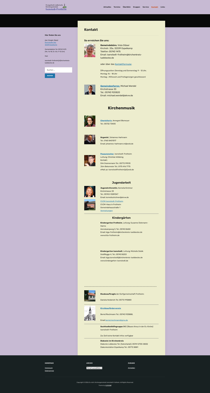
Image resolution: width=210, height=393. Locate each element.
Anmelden (131, 368)
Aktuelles (107, 7)
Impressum (49, 368)
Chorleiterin (106, 120)
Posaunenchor (107, 154)
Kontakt (154, 7)
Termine (117, 7)
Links (163, 7)
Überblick (127, 7)
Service (146, 7)
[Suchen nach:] (58, 70)
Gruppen (136, 7)
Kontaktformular (123, 64)
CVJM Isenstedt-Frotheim (111, 201)
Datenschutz (49, 371)
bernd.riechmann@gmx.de (116, 320)
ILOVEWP (108, 385)
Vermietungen (106, 211)
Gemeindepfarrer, (110, 86)
